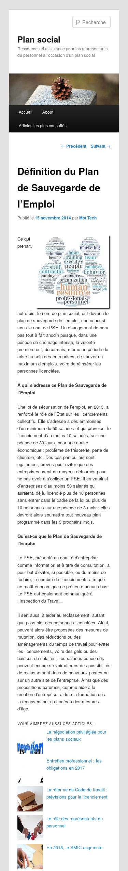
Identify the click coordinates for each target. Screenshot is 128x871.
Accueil (25, 112)
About (47, 112)
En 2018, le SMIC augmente (74, 847)
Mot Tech (88, 218)
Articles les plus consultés (43, 125)
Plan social (38, 39)
